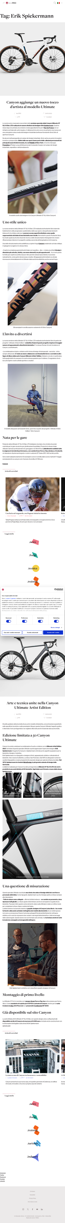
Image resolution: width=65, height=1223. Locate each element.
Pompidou (6, 145)
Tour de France (49, 128)
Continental (38, 1006)
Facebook (3, 1177)
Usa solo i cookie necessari (12, 632)
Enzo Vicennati (11, 516)
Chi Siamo (32, 1191)
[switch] (24, 621)
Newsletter (32, 1195)
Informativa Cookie (32, 1202)
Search (55, 3)
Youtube (2, 1179)
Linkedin (2, 1181)
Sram (33, 1001)
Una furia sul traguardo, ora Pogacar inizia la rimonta (26, 513)
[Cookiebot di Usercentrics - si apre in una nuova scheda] (55, 589)
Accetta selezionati (32, 632)
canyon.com (6, 1026)
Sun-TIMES (36, 1218)
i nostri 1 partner (10, 598)
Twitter (2, 1175)
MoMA (32, 143)
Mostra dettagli (55, 627)
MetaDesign (27, 762)
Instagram (3, 1173)
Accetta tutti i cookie (53, 632)
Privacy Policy (32, 1198)
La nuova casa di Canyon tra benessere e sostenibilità (26, 1075)
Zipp (12, 1006)
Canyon (41, 244)
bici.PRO (18, 113)
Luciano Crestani (12, 1078)
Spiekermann (48, 125)
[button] (29, 526)
